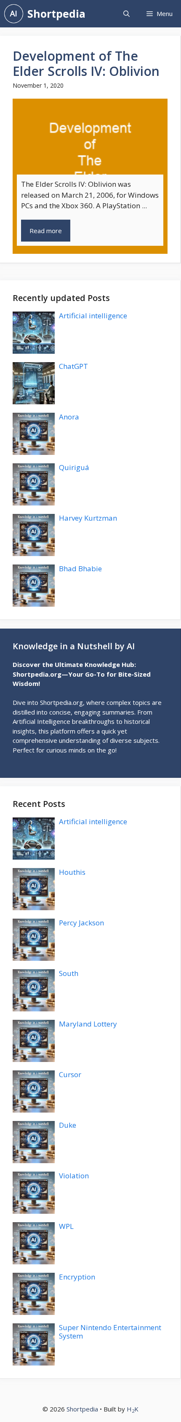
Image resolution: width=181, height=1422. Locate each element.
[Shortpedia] (13, 13)
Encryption (77, 1277)
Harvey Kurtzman (88, 518)
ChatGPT (73, 366)
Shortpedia (56, 13)
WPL (66, 1226)
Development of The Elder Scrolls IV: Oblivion (86, 63)
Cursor (70, 1074)
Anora (69, 417)
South (68, 973)
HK (132, 1409)
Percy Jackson (81, 922)
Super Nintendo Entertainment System (110, 1332)
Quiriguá (74, 467)
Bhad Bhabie (80, 568)
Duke (67, 1125)
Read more (45, 230)
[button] (126, 13)
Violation (74, 1175)
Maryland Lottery (88, 1024)
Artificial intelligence (93, 315)
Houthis (72, 872)
